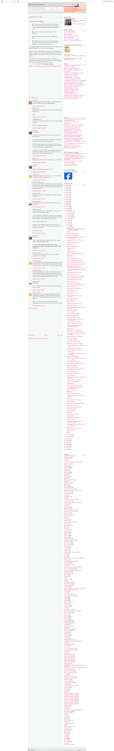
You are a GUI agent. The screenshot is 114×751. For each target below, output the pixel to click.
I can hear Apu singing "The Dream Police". (76, 396)
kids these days (68, 564)
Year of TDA (67, 741)
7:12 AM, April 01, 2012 (38, 268)
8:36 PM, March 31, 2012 (39, 250)
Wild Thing (70, 255)
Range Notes (67, 630)
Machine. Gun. (70, 419)
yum (65, 743)
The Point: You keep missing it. (75, 385)
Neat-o (65, 598)
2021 (67, 194)
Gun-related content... (72, 298)
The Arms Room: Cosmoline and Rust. (74, 119)
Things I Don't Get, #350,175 (74, 380)
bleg (65, 481)
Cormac (35, 174)
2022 (67, 192)
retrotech (66, 633)
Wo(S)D (66, 731)
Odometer (66, 605)
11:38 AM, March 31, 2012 (39, 191)
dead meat (67, 507)
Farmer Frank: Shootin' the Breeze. (73, 161)
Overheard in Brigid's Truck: (74, 272)
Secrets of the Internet (70, 648)
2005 (67, 449)
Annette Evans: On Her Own (71, 74)
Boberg (66, 484)
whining (66, 728)
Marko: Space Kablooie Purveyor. (72, 65)
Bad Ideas (66, 472)
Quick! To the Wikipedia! (73, 235)
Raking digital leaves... (73, 246)
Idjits (65, 556)
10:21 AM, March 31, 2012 (39, 128)
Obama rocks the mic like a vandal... (76, 262)
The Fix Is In (67, 713)
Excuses (66, 519)
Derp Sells (67, 508)
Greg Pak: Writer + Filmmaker (72, 77)
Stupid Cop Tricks (68, 682)
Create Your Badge (74, 171)
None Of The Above (72, 365)
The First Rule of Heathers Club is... (76, 253)
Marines (66, 574)
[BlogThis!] (47, 64)
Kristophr (35, 281)
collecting (66, 496)
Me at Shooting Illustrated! (71, 36)
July (68, 220)
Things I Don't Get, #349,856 (74, 400)
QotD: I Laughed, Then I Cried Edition (74, 296)
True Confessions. (71, 375)
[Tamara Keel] (68, 179)
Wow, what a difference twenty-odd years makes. (76, 238)
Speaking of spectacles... (73, 356)
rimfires (66, 638)
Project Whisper (68, 623)
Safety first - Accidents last (71, 641)
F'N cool (66, 523)
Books (65, 486)
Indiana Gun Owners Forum (71, 145)
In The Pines (67, 71)
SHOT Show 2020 (68, 659)
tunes (65, 719)
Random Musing (68, 629)
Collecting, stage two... (73, 310)
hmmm (66, 549)
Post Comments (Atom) (42, 338)
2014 (67, 206)
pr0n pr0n (66, 618)
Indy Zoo (66, 559)
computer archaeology (70, 499)
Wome (65, 732)
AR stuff (66, 466)
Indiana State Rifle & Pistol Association (74, 143)
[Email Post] (43, 64)
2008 (67, 444)
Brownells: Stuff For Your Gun (72, 129)
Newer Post (32, 335)
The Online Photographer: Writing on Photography (73, 159)
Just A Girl (67, 562)
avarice (66, 469)
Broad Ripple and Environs (71, 490)
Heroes (66, 546)
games (66, 534)
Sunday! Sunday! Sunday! (73, 317)
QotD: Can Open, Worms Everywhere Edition (76, 377)
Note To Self (67, 602)
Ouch (65, 608)
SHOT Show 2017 (68, 654)
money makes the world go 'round (41, 66)
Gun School (67, 543)
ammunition (67, 463)
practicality (67, 620)
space (65, 675)
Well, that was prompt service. (74, 428)
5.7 (65, 460)
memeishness (67, 582)
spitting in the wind (69, 676)
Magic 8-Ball (67, 571)
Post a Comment (33, 308)
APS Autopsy (67, 464)
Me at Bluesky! (68, 34)
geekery (66, 537)
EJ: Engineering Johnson (70, 88)
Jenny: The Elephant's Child (71, 89)
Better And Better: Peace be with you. (73, 70)
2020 (67, 196)
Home (45, 335)
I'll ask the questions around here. (75, 276)
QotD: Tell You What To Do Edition (76, 403)
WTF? (65, 740)
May (68, 224)
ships (65, 653)
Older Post (60, 335)
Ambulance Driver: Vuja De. (71, 98)
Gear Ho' (66, 535)
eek (65, 517)
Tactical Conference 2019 (70, 694)
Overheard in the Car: (72, 405)
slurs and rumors (68, 670)
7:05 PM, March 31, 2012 (39, 233)
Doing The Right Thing (70, 510)
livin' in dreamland (69, 568)
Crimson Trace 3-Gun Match (71, 502)
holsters (66, 550)
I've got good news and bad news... (76, 277)
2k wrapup (67, 458)
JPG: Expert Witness (69, 162)
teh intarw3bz (67, 711)
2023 (67, 190)
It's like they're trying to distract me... (76, 331)
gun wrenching (68, 544)
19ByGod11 (67, 457)
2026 (67, 185)
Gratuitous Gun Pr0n (69, 540)
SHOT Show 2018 (68, 656)
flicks (65, 528)
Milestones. (70, 391)
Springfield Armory (69, 678)
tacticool (66, 705)
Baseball (66, 474)
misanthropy (67, 585)
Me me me (67, 579)
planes (66, 614)
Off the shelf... (70, 244)
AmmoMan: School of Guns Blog (72, 126)
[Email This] (46, 64)
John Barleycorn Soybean (73, 361)
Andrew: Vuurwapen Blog (70, 164)
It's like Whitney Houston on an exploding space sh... (75, 387)
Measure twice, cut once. (73, 274)
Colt (65, 498)
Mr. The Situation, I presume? (74, 350)
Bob (34, 100)
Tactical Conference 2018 (70, 693)
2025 (67, 187)
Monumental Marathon (70, 589)
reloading (66, 632)
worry (65, 735)
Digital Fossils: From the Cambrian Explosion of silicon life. (73, 147)
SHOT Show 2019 (68, 657)
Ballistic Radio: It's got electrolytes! (73, 131)
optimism (66, 606)
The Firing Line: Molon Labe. (71, 122)
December (70, 211)
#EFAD (68, 432)
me (65, 577)
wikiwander (67, 729)
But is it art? (67, 492)
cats (65, 495)
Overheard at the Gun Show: (74, 303)
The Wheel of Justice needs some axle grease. (75, 369)
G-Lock (66, 531)
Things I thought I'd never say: (75, 322)
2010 (67, 440)
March (69, 227)
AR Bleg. (69, 250)
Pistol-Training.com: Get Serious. (72, 134)
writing (66, 738)
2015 (67, 204)
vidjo (65, 722)
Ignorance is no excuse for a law (72, 558)
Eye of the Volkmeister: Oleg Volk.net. (74, 138)
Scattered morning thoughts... (74, 288)
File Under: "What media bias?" (75, 267)
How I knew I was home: (73, 393)
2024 (67, 188)
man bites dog (68, 573)
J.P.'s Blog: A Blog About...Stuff (72, 79)
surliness (66, 687)
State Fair (66, 679)
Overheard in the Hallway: (73, 266)
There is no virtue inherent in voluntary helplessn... (74, 326)
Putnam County (68, 626)
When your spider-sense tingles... (75, 343)
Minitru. (69, 231)
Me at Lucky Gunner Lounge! (71, 39)
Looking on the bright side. (74, 341)
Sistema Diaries (68, 669)
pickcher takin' (68, 612)
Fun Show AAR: (71, 312)
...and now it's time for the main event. (75, 240)
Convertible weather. (72, 300)
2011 (67, 439)
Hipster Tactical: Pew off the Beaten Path (74, 85)
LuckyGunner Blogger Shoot (71, 570)
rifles (65, 636)
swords (66, 688)
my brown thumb (68, 594)
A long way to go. (71, 410)
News (65, 600)
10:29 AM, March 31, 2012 (39, 156)
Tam (34, 130)
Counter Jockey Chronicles (71, 86)
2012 (67, 210)
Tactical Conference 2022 (70, 697)
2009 (67, 442)
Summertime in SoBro (70, 685)
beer (65, 475)
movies (66, 591)
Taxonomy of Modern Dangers (72, 710)
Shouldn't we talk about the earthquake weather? (74, 665)
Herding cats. (70, 383)
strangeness (67, 681)
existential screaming (69, 522)
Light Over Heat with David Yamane (73, 97)
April (68, 225)
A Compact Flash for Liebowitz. (75, 336)
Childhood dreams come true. (74, 279)
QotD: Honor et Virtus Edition (74, 330)
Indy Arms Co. (68, 123)
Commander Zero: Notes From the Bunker (75, 80)
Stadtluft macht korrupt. (73, 367)
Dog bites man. (71, 281)
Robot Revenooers (69, 639)
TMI (65, 714)
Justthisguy (36, 260)
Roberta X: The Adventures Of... (72, 68)
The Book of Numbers (72, 292)
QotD (65, 627)
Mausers (66, 576)
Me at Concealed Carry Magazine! (72, 40)
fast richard (35, 201)
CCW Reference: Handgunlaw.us (72, 139)
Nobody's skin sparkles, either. (75, 260)
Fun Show (66, 529)
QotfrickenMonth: (71, 401)
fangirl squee (67, 525)
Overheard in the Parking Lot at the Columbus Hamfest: (76, 229)
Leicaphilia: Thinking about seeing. (73, 155)
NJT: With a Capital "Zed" (70, 165)
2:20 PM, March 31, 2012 (39, 199)
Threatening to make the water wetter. (76, 358)
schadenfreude (68, 644)
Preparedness (67, 621)
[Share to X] (49, 64)
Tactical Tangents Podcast (71, 132)
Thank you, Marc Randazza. (74, 283)
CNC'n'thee (69, 412)
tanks (65, 708)
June (68, 222)
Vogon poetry (67, 723)
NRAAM (66, 603)
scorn (65, 647)
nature (65, 597)
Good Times (67, 538)
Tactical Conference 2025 (70, 702)
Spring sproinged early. (73, 315)
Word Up (66, 734)
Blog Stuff (66, 483)
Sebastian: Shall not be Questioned (73, 154)
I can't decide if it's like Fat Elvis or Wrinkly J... (76, 334)
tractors (66, 716)
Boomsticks (67, 487)
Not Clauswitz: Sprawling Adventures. (74, 82)
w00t (65, 725)
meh (65, 580)
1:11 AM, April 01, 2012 (38, 258)
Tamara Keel (66, 171)
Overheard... (54, 66)
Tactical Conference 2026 (70, 703)
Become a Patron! (68, 54)
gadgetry (66, 532)
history (66, 547)
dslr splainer (67, 516)
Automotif (66, 467)
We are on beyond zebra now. (74, 323)
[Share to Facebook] (50, 64)
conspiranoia (67, 501)
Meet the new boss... (72, 371)
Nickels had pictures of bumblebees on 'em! (76, 308)
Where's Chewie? (68, 726)
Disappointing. (70, 416)
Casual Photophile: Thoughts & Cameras (74, 157)
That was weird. (71, 248)
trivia (65, 717)
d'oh (65, 505)
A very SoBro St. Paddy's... (74, 313)
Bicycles (66, 477)
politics (66, 617)
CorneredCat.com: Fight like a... (72, 128)
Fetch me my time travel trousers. (75, 264)
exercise (66, 520)
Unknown (35, 292)
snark (65, 673)
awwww (66, 470)
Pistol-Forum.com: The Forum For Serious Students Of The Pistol (73, 136)
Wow (65, 737)
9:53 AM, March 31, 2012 (39, 117)
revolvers (66, 635)
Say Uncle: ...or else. (69, 67)
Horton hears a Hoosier (70, 552)
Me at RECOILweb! (69, 37)
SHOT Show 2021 (68, 660)
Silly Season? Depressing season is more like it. (76, 424)
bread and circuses (69, 489)
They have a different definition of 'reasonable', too (75, 319)
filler (65, 526)
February (69, 434)
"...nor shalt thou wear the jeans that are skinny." (76, 354)
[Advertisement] (46, 83)
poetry (65, 615)
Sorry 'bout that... (71, 360)
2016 (67, 203)
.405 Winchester (68, 455)
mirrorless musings (69, 583)
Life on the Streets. (72, 305)
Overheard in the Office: (73, 233)
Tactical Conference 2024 (70, 700)
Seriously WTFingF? (69, 650)
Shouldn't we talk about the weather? (73, 667)
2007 (67, 446)
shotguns (66, 663)
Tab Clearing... (70, 257)
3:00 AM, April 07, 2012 (38, 305)
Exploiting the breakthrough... (74, 348)
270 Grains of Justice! (72, 338)
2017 (67, 201)
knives (66, 565)
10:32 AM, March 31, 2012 (39, 172)
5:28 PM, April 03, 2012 (38, 290)
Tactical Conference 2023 (70, 699)
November (70, 213)
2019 (67, 197)
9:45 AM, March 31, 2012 (39, 106)
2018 (67, 199)
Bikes (65, 478)
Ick (65, 555)
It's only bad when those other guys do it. (76, 346)
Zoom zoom (67, 744)
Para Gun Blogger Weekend (71, 611)
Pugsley (66, 624)
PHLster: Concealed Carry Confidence (74, 125)
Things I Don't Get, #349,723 (74, 407)
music (65, 592)
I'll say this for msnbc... (73, 414)
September (70, 217)
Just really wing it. (71, 408)
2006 (67, 447)
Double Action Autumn (70, 511)
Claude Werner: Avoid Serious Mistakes (74, 95)
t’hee (65, 691)
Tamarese (66, 706)
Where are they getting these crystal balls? (76, 270)
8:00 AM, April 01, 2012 (38, 279)
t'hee (59, 66)
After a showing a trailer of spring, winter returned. (76, 422)
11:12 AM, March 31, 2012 (39, 180)
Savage (66, 642)
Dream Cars (67, 513)
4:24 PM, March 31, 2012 (39, 207)
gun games (67, 541)
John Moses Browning (70, 561)
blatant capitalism (68, 480)
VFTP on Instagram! (69, 31)
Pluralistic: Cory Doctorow (71, 91)
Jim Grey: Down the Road (70, 76)
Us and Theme (68, 720)
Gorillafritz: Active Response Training (74, 73)
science (66, 645)
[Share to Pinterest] (52, 64)
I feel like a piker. (71, 390)
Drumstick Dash (68, 514)
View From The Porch (36, 4)
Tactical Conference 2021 (70, 696)
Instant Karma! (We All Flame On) (75, 284)
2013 (67, 208)
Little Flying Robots (69, 92)
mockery (66, 586)
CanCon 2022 (67, 493)
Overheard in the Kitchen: (73, 373)
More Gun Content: (72, 286)
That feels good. (71, 251)
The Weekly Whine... (72, 340)
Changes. (69, 398)
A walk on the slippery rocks (71, 461)
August (69, 218)
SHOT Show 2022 (68, 662)
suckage (66, 684)
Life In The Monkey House (71, 567)
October (69, 215)
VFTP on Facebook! (69, 33)
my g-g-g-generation (69, 595)
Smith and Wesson (69, 672)
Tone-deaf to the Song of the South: (76, 363)
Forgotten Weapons (69, 120)
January (69, 436)
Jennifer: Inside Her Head (70, 94)
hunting (66, 553)
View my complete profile (79, 24)
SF (65, 651)
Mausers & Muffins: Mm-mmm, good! (73, 83)
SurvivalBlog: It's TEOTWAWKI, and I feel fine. (74, 141)
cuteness (66, 504)
